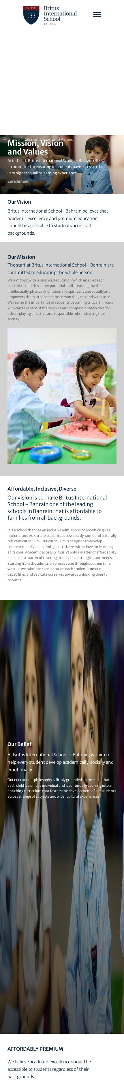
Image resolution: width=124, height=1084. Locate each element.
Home (14, 139)
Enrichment (18, 181)
